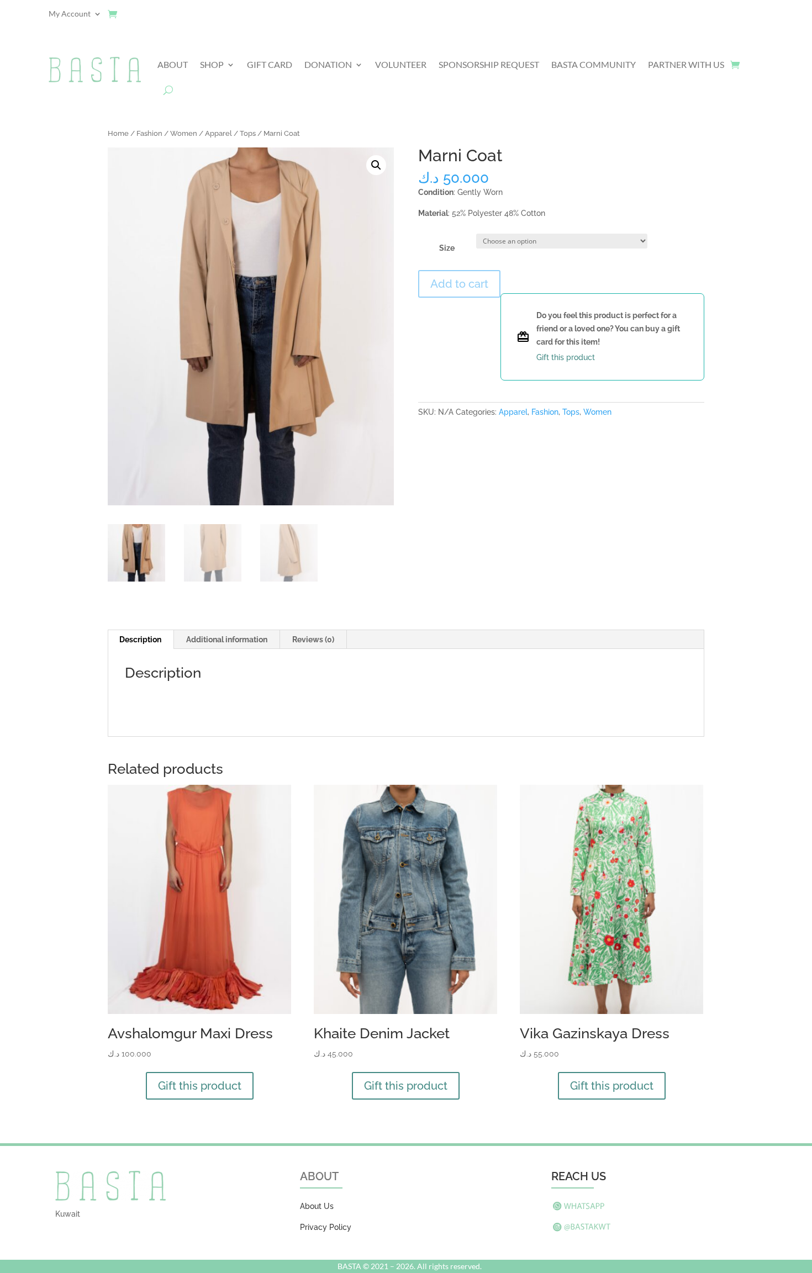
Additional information (226, 639)
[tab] (140, 639)
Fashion (149, 133)
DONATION (328, 64)
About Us (317, 1206)
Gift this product (199, 1085)
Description (140, 639)
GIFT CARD (269, 64)
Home (118, 133)
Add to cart (459, 283)
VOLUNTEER (400, 64)
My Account (70, 14)
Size (447, 248)
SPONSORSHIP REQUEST (489, 64)
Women (183, 133)
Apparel (218, 133)
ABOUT (172, 64)
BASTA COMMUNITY (593, 64)
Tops (248, 133)
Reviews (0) (313, 639)
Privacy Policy (325, 1227)
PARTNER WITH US (686, 64)
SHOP (212, 64)
